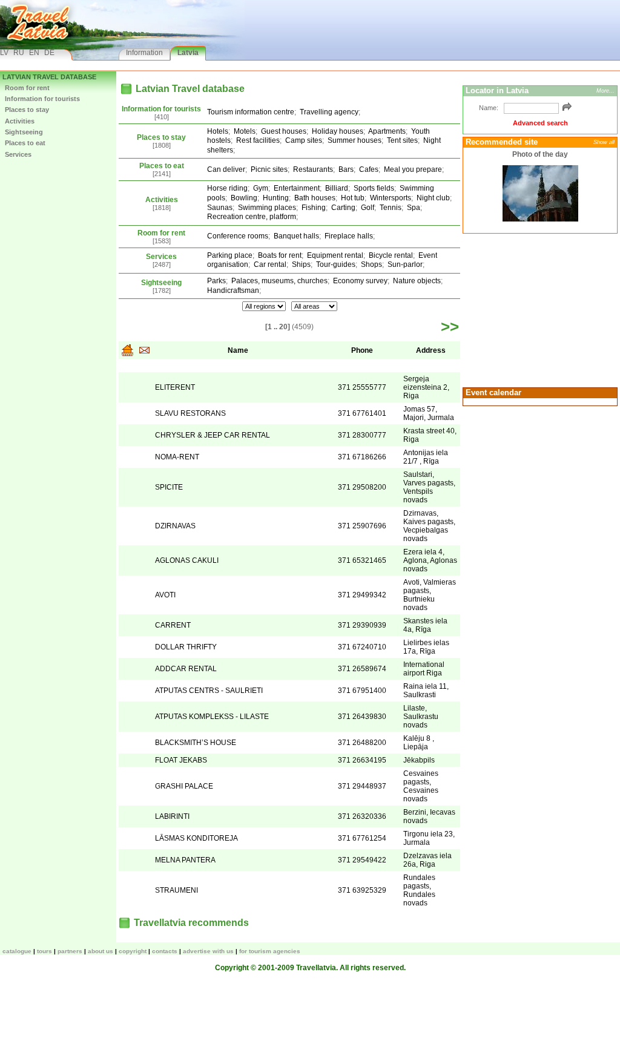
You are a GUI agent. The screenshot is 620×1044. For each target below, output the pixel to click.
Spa (413, 207)
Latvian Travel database (49, 76)
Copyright (133, 951)
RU (18, 52)
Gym (260, 188)
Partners (70, 951)
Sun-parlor (405, 264)
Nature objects (417, 281)
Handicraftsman (233, 290)
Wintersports (390, 198)
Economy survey (360, 281)
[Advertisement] (538, 309)
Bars (346, 169)
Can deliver (226, 169)
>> (450, 327)
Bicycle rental (391, 255)
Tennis (390, 207)
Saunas (219, 207)
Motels (245, 131)
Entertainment (297, 188)
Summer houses (354, 140)
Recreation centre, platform (251, 216)
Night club (433, 198)
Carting (343, 207)
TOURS (44, 951)
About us (100, 951)
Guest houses (283, 131)
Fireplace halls (349, 236)
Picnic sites (269, 169)
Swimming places (267, 207)
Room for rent (27, 87)
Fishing (314, 207)
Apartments (387, 131)
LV (4, 52)
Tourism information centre (250, 112)
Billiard (336, 188)
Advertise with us (208, 951)
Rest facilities (258, 140)
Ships (301, 264)
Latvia (188, 52)
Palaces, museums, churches (279, 281)
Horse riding (227, 188)
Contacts (164, 951)
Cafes (368, 169)
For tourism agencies (269, 951)
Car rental (270, 264)
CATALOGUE (16, 951)
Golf (367, 207)
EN (34, 52)
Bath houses (314, 198)
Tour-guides (335, 264)
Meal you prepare (413, 169)
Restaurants (313, 169)
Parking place (229, 255)
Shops (371, 264)
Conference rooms (237, 236)
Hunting (276, 198)
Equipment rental (335, 255)
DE (49, 52)
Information (144, 52)
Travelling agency (329, 112)
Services (18, 154)
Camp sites (303, 140)
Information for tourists (42, 98)
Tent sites (402, 140)
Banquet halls (296, 236)
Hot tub (352, 198)
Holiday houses (337, 131)
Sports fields (374, 188)
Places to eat (25, 142)
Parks (216, 281)
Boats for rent (280, 255)
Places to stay (27, 109)
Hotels (217, 131)
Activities (20, 121)
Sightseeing (24, 132)
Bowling (244, 198)
